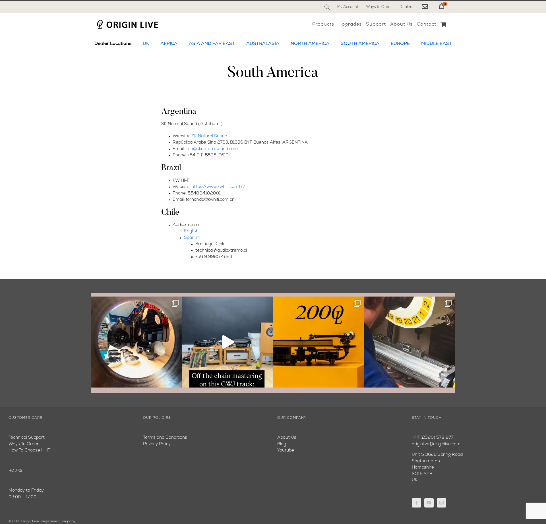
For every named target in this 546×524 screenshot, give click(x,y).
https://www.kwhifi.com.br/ (218, 187)
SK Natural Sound (209, 136)
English (191, 231)
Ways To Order (24, 444)
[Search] (327, 7)
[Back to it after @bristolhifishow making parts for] (409, 342)
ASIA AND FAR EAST (212, 44)
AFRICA (168, 44)
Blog (281, 444)
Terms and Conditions (165, 438)
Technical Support (27, 438)
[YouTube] (429, 503)
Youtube (285, 450)
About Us (286, 438)
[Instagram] (441, 503)
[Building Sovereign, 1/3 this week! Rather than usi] (136, 342)
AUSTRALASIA (262, 44)
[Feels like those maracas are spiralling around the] (227, 342)
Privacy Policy (157, 444)
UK (146, 44)
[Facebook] (416, 503)
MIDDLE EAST (436, 44)
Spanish (192, 238)
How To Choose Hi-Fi (30, 450)
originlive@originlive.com (436, 444)
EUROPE (400, 44)
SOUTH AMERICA (360, 44)
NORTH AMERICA (310, 44)
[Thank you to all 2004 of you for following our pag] (318, 342)
